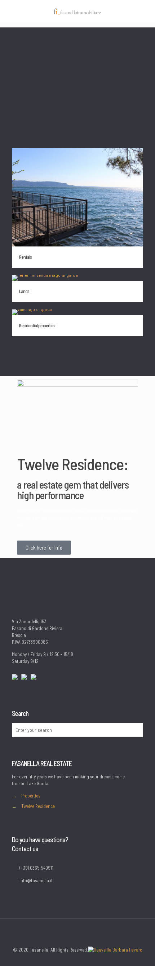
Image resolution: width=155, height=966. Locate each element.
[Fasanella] (77, 11)
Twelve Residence (38, 806)
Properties (30, 796)
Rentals (25, 257)
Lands (24, 291)
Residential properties (37, 325)
